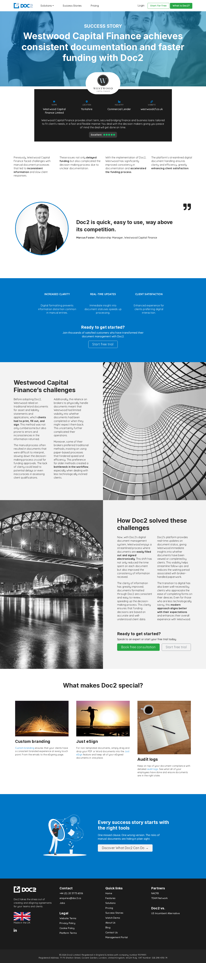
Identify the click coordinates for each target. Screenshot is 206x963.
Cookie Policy (67, 928)
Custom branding (24, 748)
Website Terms (68, 918)
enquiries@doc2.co (70, 898)
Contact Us (111, 932)
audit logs (152, 769)
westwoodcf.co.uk (152, 109)
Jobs (62, 903)
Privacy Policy (67, 923)
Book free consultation (138, 647)
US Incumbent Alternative (165, 913)
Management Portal (116, 937)
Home (108, 893)
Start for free (158, 5)
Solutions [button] (46, 5)
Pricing (95, 5)
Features (110, 898)
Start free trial (102, 344)
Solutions (110, 903)
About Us (110, 922)
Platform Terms (68, 933)
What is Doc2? (181, 5)
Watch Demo (112, 917)
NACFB (155, 893)
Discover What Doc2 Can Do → (125, 848)
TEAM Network (159, 898)
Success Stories (72, 5)
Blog (107, 927)
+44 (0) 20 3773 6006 (71, 893)
